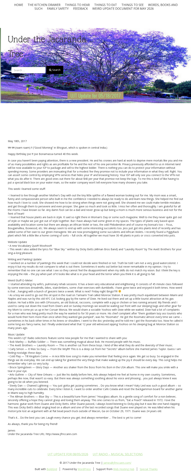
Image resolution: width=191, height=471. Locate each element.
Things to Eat (105, 5)
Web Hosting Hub (123, 469)
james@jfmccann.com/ (117, 462)
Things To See (132, 5)
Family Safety (58, 9)
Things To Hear (77, 5)
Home (18, 5)
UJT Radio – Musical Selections (118, 454)
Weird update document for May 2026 (123, 9)
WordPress (84, 469)
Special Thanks (149, 469)
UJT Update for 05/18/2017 (95, 95)
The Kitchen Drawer (44, 5)
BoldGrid (52, 469)
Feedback (80, 9)
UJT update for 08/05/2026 (68, 454)
